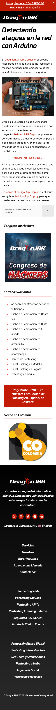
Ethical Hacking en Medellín (26, 364)
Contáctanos (28, 572)
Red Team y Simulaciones (28, 657)
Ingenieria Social (28, 670)
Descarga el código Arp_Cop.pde (21, 192)
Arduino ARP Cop (24, 134)
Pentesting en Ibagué (22, 374)
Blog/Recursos (28, 559)
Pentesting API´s (28, 604)
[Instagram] (21, 516)
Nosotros (28, 552)
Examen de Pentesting (23, 359)
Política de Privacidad (28, 677)
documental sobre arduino (20, 59)
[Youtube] (41, 516)
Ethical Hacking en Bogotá (25, 369)
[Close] (53, 2)
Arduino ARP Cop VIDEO (28, 157)
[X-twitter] (14, 516)
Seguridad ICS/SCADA (28, 618)
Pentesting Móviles (28, 598)
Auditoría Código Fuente (28, 624)
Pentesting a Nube (28, 663)
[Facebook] (34, 516)
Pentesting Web (28, 591)
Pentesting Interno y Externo (28, 611)
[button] (50, 17)
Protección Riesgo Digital (28, 643)
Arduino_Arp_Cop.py (26, 196)
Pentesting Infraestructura (28, 650)
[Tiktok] (28, 516)
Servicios (28, 545)
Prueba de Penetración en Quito (28, 324)
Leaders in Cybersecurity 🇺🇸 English (28, 526)
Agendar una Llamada (28, 565)
